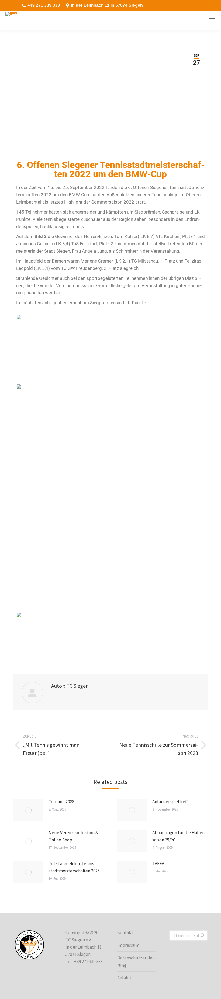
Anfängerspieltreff (170, 802)
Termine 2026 (61, 802)
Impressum (128, 945)
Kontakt (125, 932)
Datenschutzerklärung (135, 961)
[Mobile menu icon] (212, 20)
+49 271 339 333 (43, 5)
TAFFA (158, 864)
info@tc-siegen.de (187, 20)
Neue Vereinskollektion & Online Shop (73, 836)
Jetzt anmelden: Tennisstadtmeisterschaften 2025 (74, 867)
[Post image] (28, 810)
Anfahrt (124, 978)
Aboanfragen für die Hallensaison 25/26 (179, 836)
